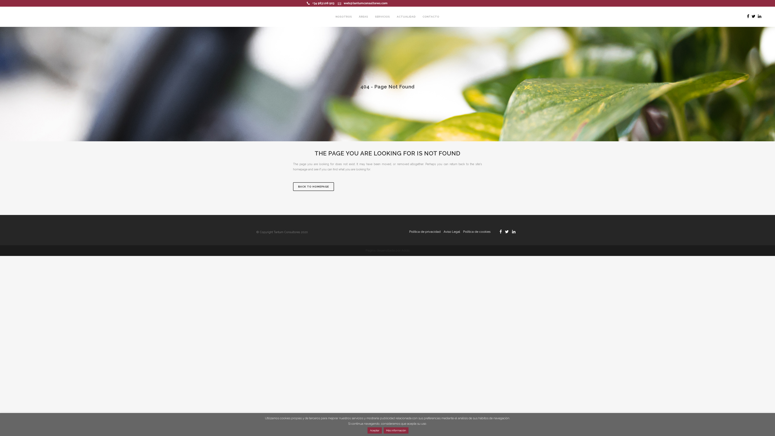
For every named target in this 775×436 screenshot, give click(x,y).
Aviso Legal (452, 232)
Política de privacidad (425, 232)
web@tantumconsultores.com (366, 3)
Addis (405, 250)
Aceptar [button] (374, 430)
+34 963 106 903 (323, 3)
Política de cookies (476, 232)
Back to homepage (313, 186)
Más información (396, 430)
